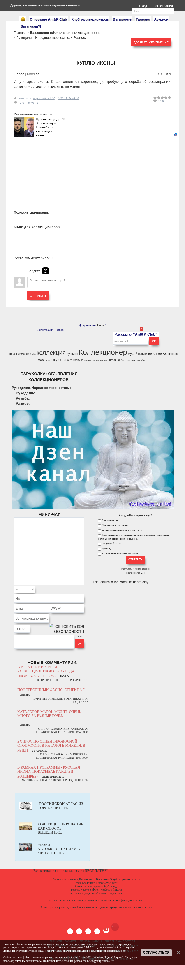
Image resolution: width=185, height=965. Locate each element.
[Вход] (45, 270)
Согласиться (156, 952)
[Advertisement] (92, 168)
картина (142, 354)
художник (23, 354)
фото (41, 360)
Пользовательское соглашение (73, 950)
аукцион (72, 353)
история (114, 360)
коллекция (51, 352)
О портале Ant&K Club (48, 19)
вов (48, 360)
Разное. (23, 403)
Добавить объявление (151, 42)
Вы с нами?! (31, 26)
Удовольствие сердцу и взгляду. (122, 530)
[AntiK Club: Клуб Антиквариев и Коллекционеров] (22, 19)
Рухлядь (107, 548)
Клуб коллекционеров (89, 19)
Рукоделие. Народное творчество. (43, 37)
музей (132, 353)
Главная (20, 32)
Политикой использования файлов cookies (67, 961)
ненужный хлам (111, 543)
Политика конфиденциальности (108, 950)
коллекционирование (96, 360)
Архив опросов (142, 569)
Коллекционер (103, 351)
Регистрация (164, 5)
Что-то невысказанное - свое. (120, 553)
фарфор (173, 354)
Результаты (126, 569)
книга (33, 354)
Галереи (143, 19)
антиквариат (75, 360)
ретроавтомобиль (137, 360)
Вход (143, 5)
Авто (123, 360)
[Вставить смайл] (82, 589)
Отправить (38, 295)
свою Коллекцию (85, 882)
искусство (58, 359)
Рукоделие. (26, 392)
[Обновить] (78, 589)
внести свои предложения (82, 900)
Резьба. (23, 398)
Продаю (12, 354)
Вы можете (122, 19)
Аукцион (161, 19)
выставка (157, 353)
